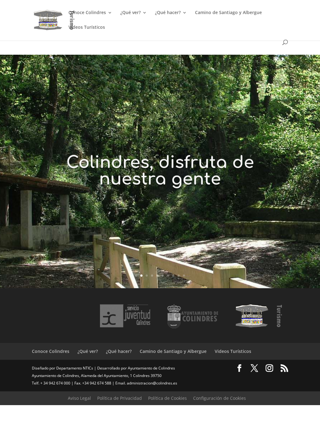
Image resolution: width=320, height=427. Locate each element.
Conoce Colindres (87, 12)
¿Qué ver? (130, 12)
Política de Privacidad (119, 398)
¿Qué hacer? (168, 12)
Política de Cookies (167, 398)
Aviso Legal (79, 398)
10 (184, 275)
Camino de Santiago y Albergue (228, 12)
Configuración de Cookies (219, 398)
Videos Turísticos (86, 27)
